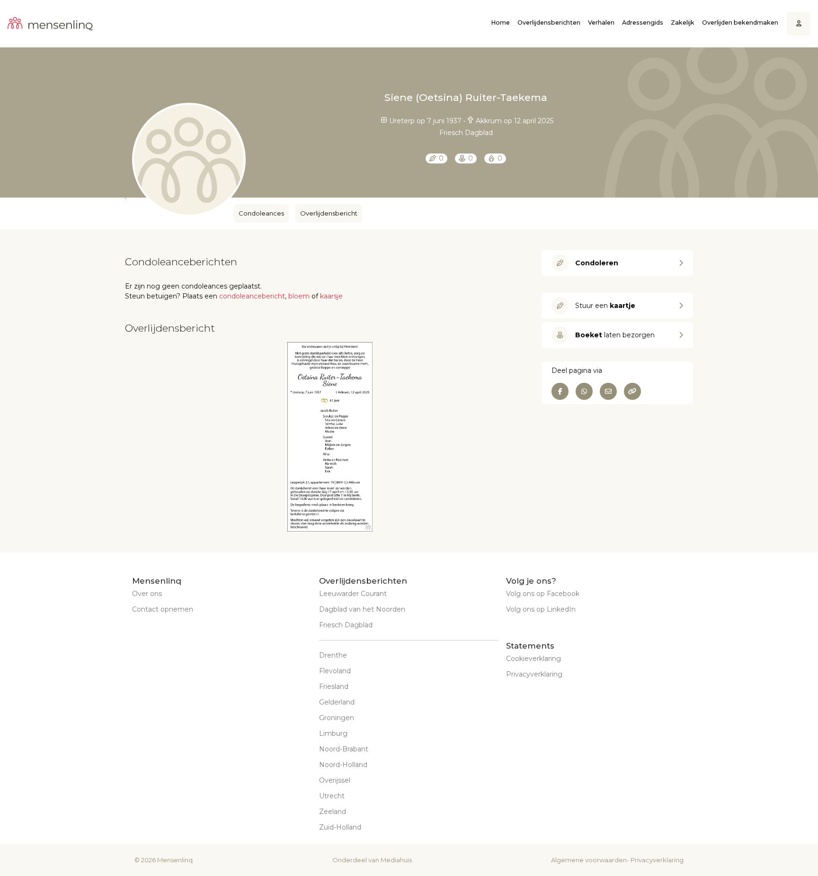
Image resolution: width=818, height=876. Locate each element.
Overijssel (334, 780)
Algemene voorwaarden (589, 860)
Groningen (336, 717)
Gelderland (337, 702)
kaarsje (331, 296)
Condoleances (261, 213)
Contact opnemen (162, 609)
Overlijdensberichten (548, 22)
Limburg (333, 733)
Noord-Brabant (343, 749)
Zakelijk (682, 22)
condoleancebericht (252, 296)
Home (500, 22)
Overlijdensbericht (328, 213)
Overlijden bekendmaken (740, 22)
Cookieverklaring (533, 658)
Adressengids (642, 22)
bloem (299, 296)
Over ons (147, 593)
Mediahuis (396, 860)
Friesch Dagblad (346, 625)
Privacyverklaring (534, 674)
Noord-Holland (343, 764)
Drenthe (333, 655)
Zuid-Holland (340, 827)
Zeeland (332, 811)
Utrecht (332, 796)
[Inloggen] (799, 24)
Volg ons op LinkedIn (541, 609)
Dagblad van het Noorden (362, 609)
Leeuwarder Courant (353, 593)
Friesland (333, 686)
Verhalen (601, 22)
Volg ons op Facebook (542, 593)
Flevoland (335, 671)
